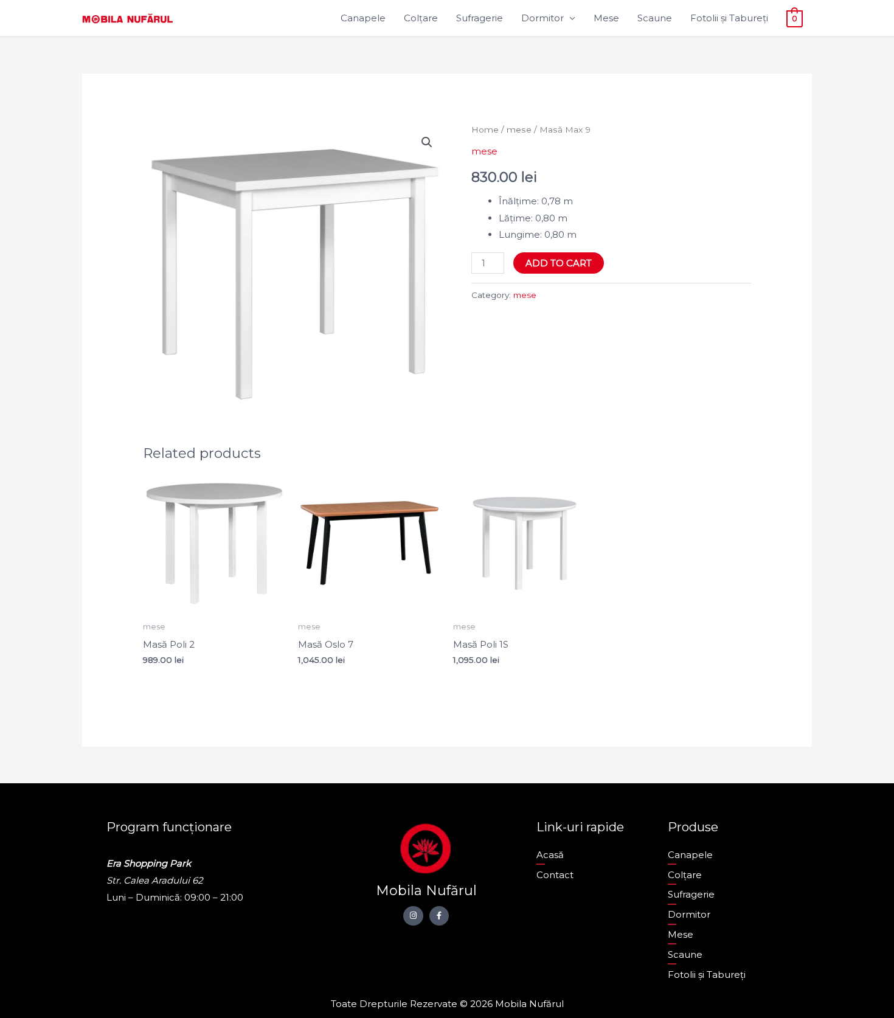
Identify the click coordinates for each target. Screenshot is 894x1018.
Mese (606, 18)
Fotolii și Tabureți (729, 18)
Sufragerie (479, 18)
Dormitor (542, 18)
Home (485, 129)
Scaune (654, 18)
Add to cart (558, 263)
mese (519, 129)
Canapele (363, 18)
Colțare (421, 18)
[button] (427, 142)
